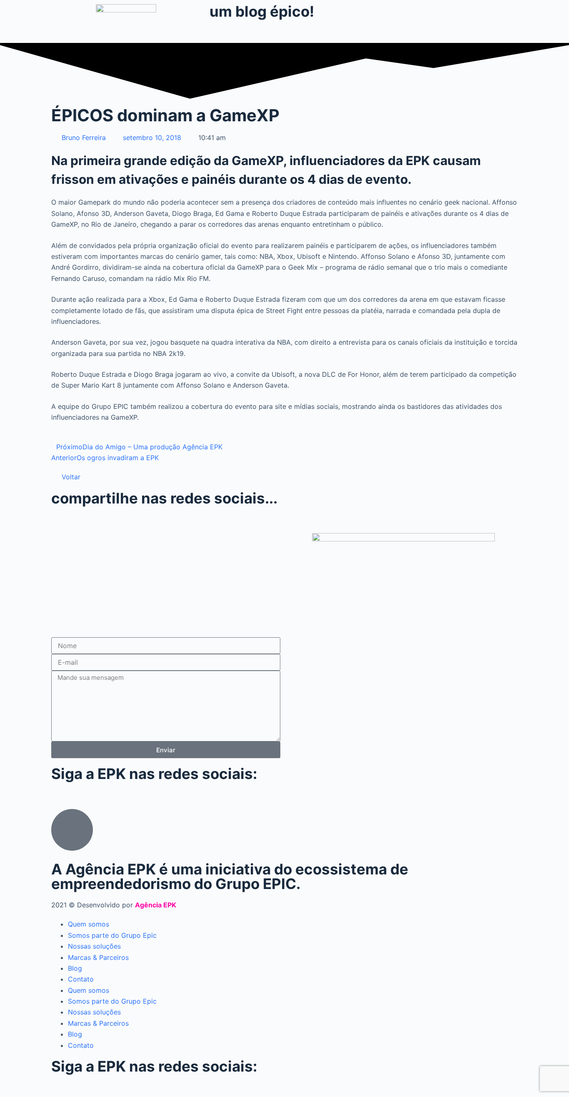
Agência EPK (155, 905)
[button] (53, 519)
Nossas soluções (94, 946)
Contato (81, 979)
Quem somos (88, 924)
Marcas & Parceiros (98, 957)
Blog (75, 968)
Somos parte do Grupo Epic (112, 935)
